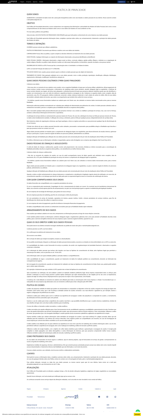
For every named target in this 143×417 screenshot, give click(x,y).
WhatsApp (68, 405)
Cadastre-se (122, 2)
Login (127, 2)
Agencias (35, 2)
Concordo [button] (137, 414)
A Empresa (28, 2)
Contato (41, 2)
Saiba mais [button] (82, 414)
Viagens (22, 2)
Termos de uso (41, 397)
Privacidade (30, 397)
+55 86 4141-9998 (69, 408)
